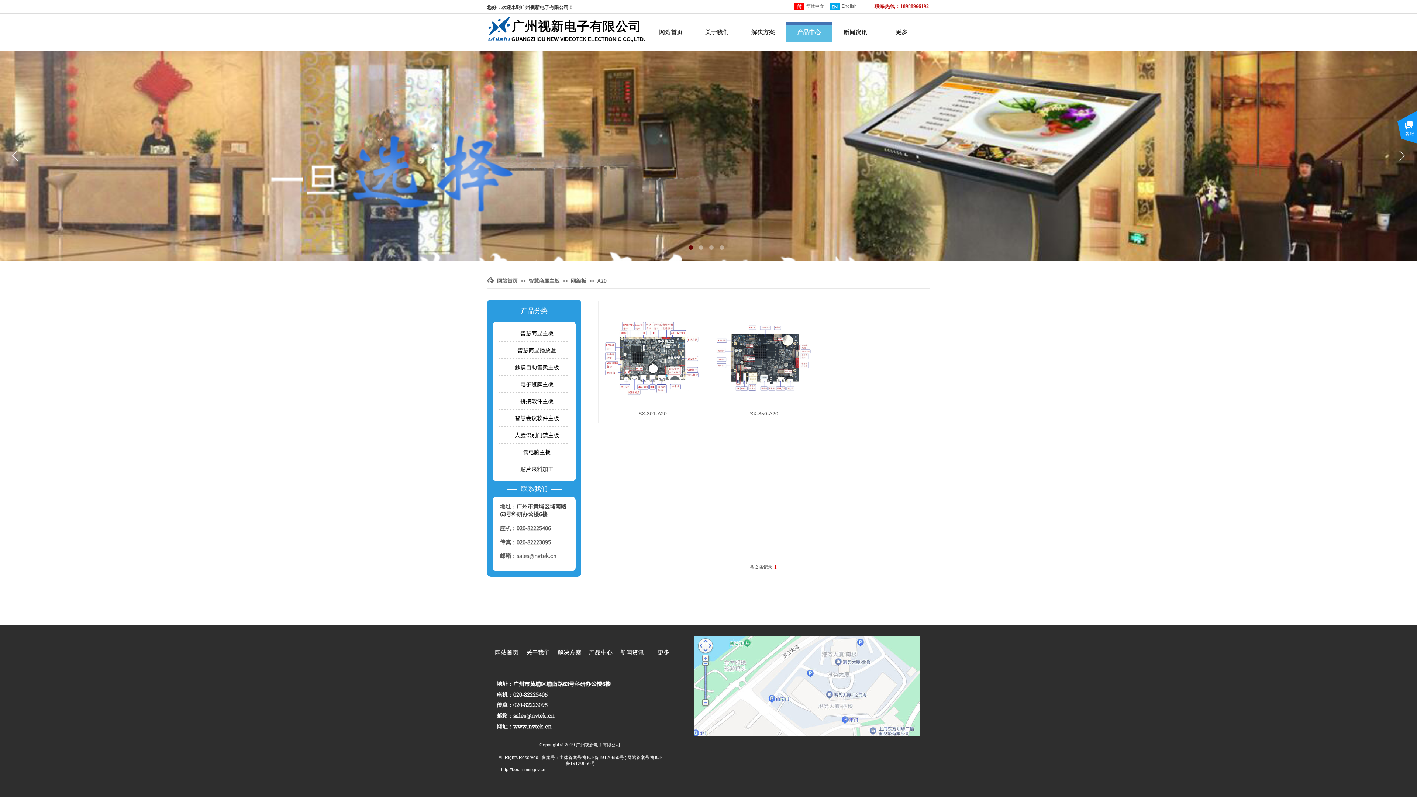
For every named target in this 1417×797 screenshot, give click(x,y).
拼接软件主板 (537, 401)
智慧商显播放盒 (536, 350)
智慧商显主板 (544, 280)
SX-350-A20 (764, 414)
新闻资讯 (855, 32)
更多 (901, 32)
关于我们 (717, 32)
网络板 (578, 280)
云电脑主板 (537, 452)
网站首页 (671, 32)
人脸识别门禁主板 (537, 435)
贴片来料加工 (537, 469)
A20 (602, 280)
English (849, 6)
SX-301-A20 (652, 414)
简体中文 (815, 6)
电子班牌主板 (537, 384)
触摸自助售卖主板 (537, 367)
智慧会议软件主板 (537, 418)
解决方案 (763, 32)
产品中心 (809, 32)
